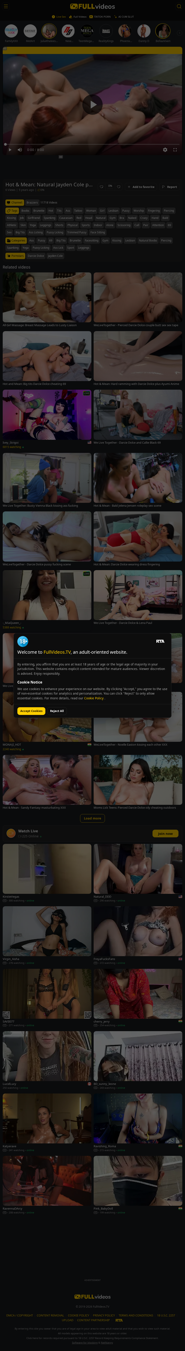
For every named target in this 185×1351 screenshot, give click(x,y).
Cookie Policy (94, 698)
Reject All (57, 711)
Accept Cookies (31, 711)
